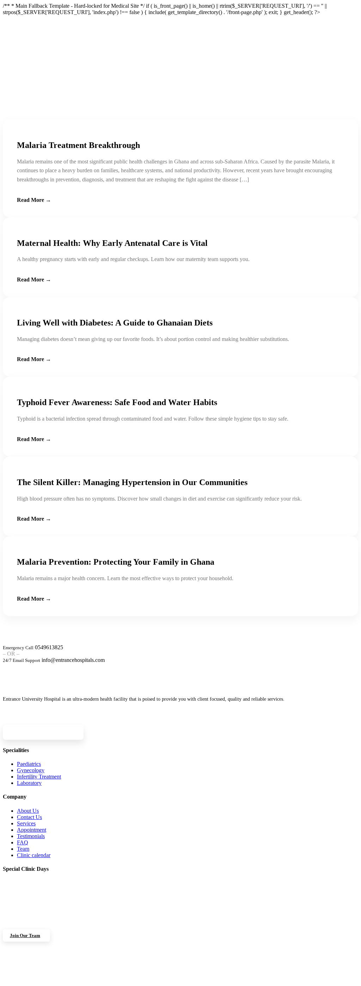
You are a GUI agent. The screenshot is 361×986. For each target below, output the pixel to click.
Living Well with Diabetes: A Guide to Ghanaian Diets (115, 322)
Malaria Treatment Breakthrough (78, 145)
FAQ (22, 842)
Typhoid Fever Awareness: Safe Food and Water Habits (117, 402)
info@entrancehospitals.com (73, 660)
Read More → (34, 200)
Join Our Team (25, 935)
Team (23, 849)
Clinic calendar (33, 855)
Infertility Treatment (39, 777)
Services (26, 823)
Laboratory (29, 783)
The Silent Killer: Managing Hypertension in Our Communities (132, 482)
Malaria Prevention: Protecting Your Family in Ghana (115, 561)
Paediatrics (29, 764)
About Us (28, 811)
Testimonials (31, 836)
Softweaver (252, 980)
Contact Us (29, 817)
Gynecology (30, 770)
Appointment (31, 830)
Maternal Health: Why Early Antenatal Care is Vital (112, 243)
